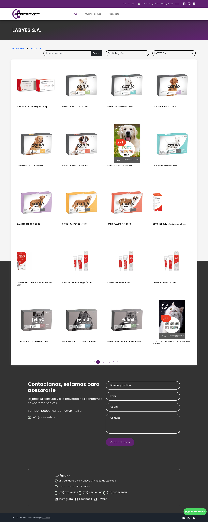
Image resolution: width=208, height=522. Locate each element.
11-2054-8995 (173, 4)
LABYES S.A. (35, 48)
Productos (18, 48)
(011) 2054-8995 (117, 492)
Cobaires (46, 517)
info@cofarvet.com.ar (46, 417)
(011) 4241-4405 (92, 492)
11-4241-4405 (160, 4)
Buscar (96, 53)
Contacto (114, 13)
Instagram (66, 499)
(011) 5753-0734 (68, 492)
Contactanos (120, 442)
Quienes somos (93, 13)
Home (74, 13)
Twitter (102, 499)
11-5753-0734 (146, 4)
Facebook (85, 499)
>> (114, 362)
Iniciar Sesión (128, 4)
